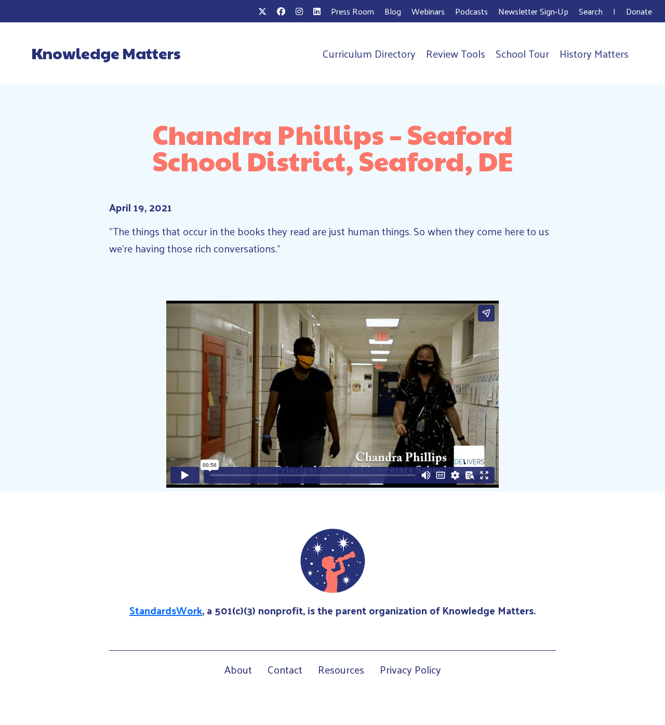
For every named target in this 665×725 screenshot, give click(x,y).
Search (591, 11)
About (238, 669)
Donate (639, 11)
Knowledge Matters (106, 52)
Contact (285, 669)
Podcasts (471, 11)
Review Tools (455, 53)
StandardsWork (165, 610)
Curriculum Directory (369, 53)
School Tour (522, 53)
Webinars (428, 11)
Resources (341, 669)
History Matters (594, 53)
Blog (392, 11)
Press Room (352, 11)
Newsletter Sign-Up (533, 11)
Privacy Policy (410, 669)
